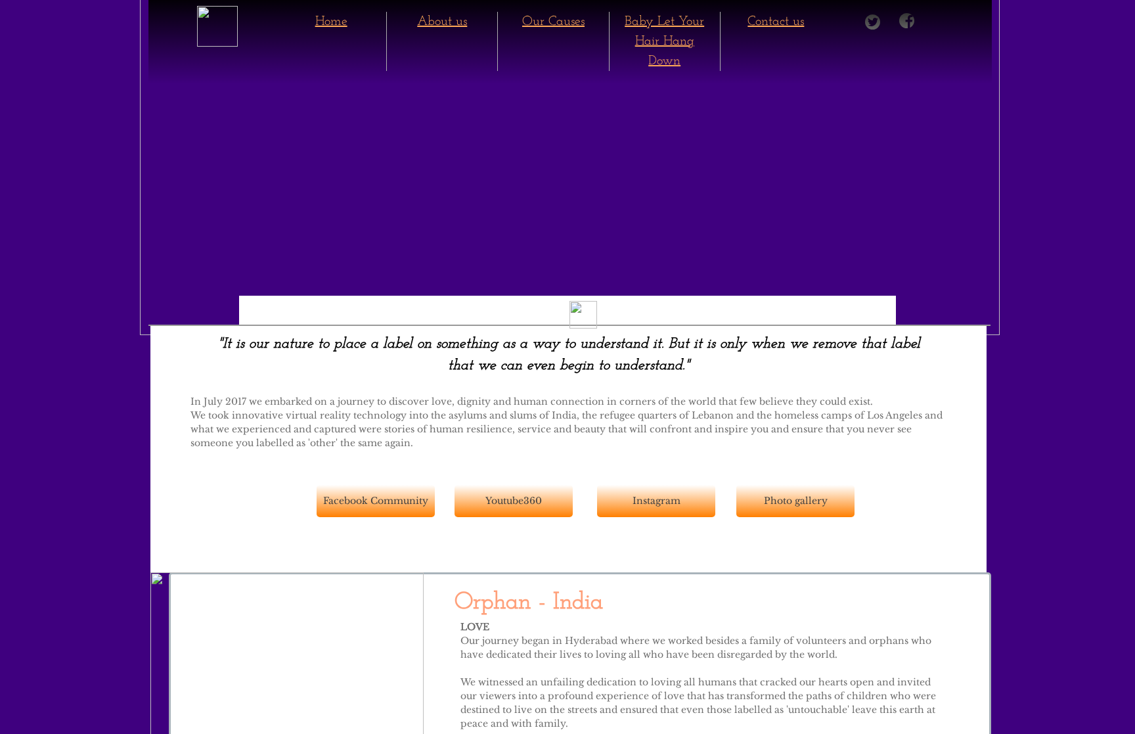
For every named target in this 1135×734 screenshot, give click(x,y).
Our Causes (553, 21)
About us (442, 21)
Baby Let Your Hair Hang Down (664, 41)
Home (331, 21)
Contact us (775, 21)
